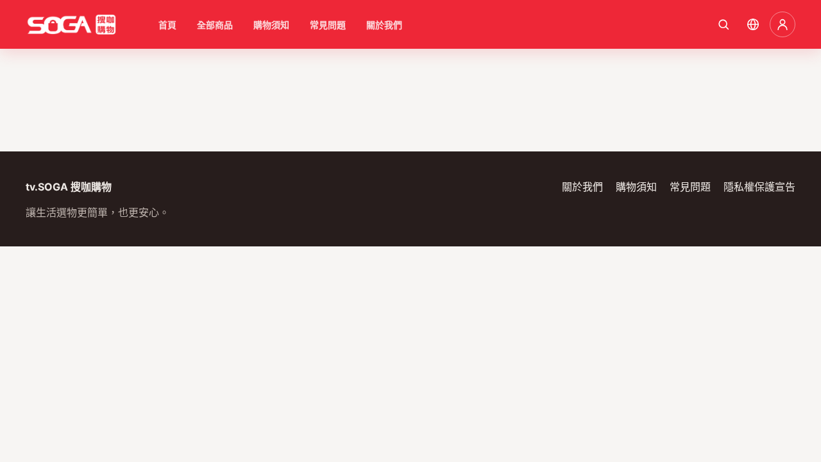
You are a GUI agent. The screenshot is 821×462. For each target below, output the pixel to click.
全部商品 (215, 24)
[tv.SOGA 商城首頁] (71, 24)
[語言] (753, 24)
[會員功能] (782, 24)
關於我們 (384, 24)
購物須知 (271, 24)
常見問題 (328, 24)
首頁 (167, 24)
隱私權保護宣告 (759, 186)
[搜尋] (723, 24)
